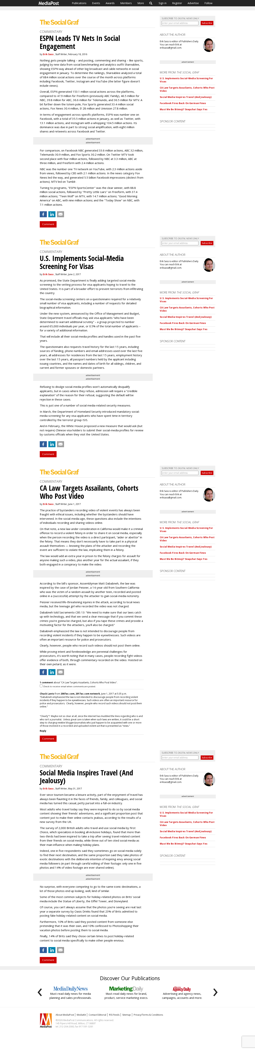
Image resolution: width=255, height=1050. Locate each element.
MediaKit (81, 1014)
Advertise (193, 3)
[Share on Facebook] (43, 214)
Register (177, 3)
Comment (48, 224)
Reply (43, 730)
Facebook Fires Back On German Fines (183, 103)
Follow (208, 3)
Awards (110, 3)
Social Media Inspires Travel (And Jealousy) (186, 97)
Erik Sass (48, 54)
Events (96, 3)
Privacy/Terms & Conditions (148, 1014)
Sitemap (126, 1014)
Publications (79, 3)
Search (151, 3)
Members (126, 3)
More (140, 3)
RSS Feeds (114, 1014)
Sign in (163, 3)
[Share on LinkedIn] (51, 214)
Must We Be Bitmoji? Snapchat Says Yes (183, 109)
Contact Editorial (97, 1014)
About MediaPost (65, 1014)
